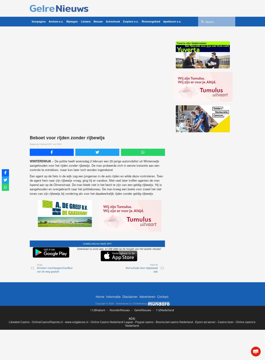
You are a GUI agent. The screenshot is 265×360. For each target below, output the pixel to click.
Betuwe (98, 21)
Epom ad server (205, 322)
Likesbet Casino (19, 322)
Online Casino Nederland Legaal (112, 322)
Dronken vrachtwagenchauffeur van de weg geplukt (55, 268)
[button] (256, 351)
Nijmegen (72, 21)
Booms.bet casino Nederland (174, 322)
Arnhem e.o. (56, 21)
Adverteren (147, 296)
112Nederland (165, 310)
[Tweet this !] (97, 152)
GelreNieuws (142, 310)
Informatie (113, 296)
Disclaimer (130, 296)
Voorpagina (39, 21)
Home (100, 296)
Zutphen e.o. (131, 21)
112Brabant (97, 310)
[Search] (202, 21)
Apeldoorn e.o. (172, 21)
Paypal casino (144, 322)
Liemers (86, 21)
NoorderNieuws (120, 310)
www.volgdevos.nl (76, 322)
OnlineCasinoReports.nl (47, 322)
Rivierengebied (151, 21)
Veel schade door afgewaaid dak (141, 268)
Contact (162, 296)
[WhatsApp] (143, 152)
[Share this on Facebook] (52, 152)
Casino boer (225, 322)
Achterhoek (113, 21)
